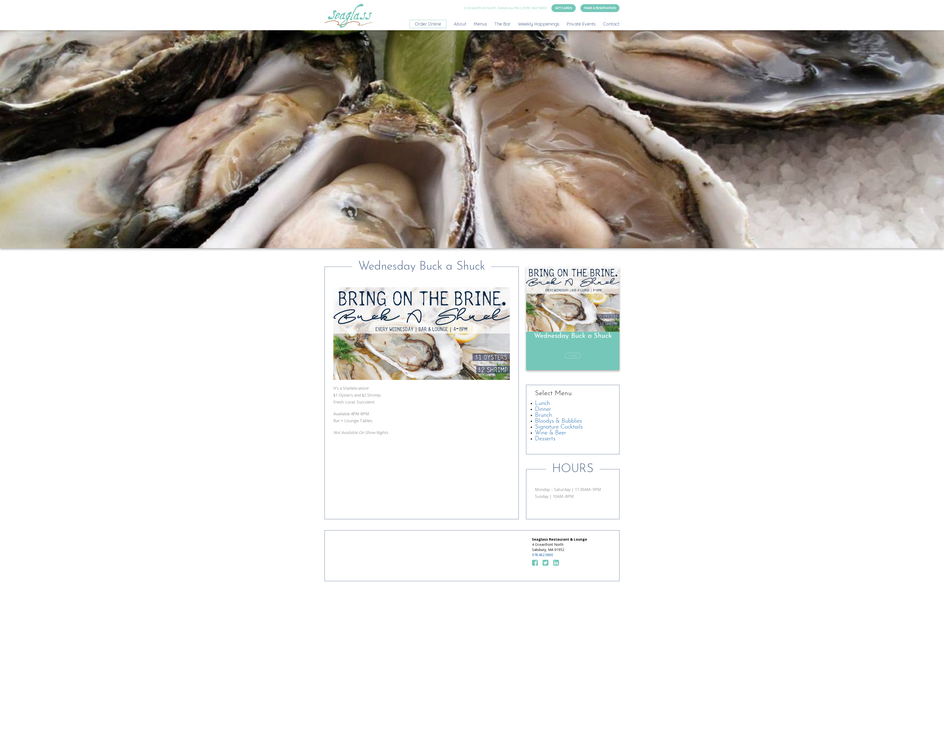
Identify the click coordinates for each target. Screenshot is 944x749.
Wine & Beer (550, 433)
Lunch (542, 403)
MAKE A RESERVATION (600, 8)
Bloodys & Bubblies (558, 421)
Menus (480, 24)
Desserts (545, 439)
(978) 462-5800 (534, 8)
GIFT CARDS (563, 8)
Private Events (581, 24)
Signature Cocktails (559, 427)
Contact (611, 24)
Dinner (543, 409)
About (460, 24)
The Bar (502, 24)
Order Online (428, 24)
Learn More (572, 355)
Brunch (543, 415)
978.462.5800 (542, 554)
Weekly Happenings (538, 24)
